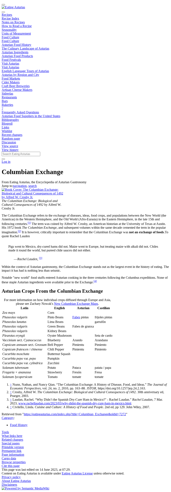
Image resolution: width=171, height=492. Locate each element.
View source (10, 146)
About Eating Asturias (16, 481)
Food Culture (10, 37)
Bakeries (7, 105)
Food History (19, 425)
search (32, 186)
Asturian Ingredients (15, 52)
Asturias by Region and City (20, 75)
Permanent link (11, 451)
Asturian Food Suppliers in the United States (31, 116)
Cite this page (11, 466)
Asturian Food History (16, 44)
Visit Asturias (10, 63)
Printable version (13, 447)
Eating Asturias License (77, 473)
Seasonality (9, 29)
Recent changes (12, 135)
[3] (40, 258)
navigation (20, 186)
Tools (5, 432)
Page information (13, 454)
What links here (12, 436)
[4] (95, 281)
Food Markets (11, 78)
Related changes (12, 439)
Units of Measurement (16, 33)
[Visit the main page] (13, 7)
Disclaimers (9, 484)
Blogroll (7, 123)
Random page (11, 138)
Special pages (11, 443)
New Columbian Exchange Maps (76, 303)
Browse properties (14, 462)
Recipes (7, 14)
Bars (5, 101)
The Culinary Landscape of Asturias (25, 48)
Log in (6, 161)
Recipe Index (10, 18)
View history (10, 150)
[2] (19, 231)
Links (5, 127)
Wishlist (7, 131)
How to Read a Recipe (17, 26)
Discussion (9, 142)
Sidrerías (7, 93)
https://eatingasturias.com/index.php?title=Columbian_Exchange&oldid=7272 (75, 414)
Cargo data (9, 458)
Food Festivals (11, 60)
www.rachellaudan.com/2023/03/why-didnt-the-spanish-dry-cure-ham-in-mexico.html (74, 403)
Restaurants (9, 97)
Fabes (76, 317)
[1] (29, 222)
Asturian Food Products (17, 56)
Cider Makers (11, 82)
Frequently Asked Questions (20, 112)
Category (8, 418)
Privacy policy (11, 477)
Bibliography (10, 120)
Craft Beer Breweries (16, 86)
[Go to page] (3, 159)
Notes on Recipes (13, 22)
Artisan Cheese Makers (17, 90)
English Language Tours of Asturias (25, 71)
